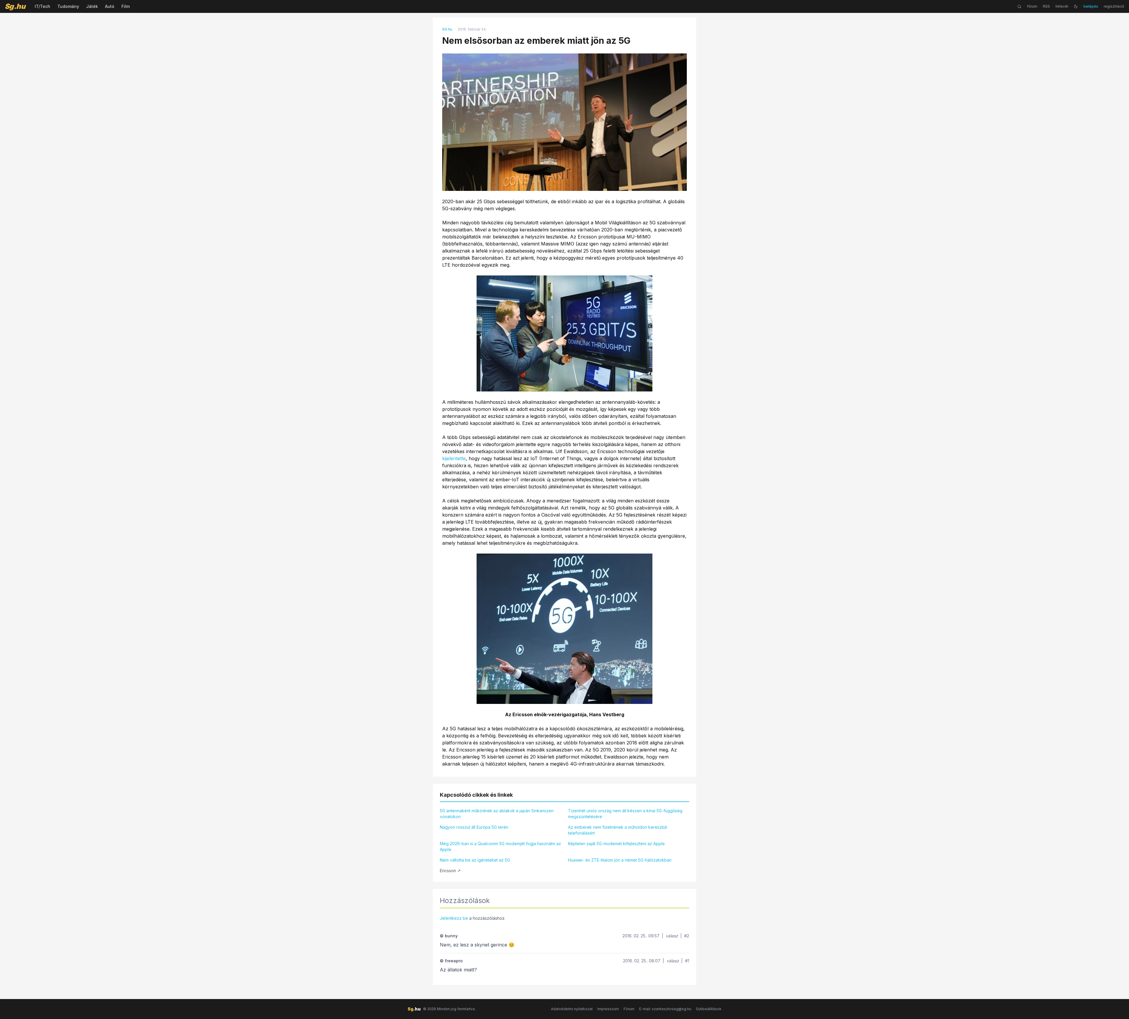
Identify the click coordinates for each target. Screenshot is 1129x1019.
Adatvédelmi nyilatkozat (572, 1009)
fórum (1032, 6)
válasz (672, 935)
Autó (109, 6)
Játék (92, 6)
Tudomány (68, 6)
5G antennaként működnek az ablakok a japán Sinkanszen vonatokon (497, 813)
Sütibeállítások (709, 1009)
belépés (1090, 6)
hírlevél (1061, 6)
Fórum (629, 1009)
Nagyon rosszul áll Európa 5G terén (474, 827)
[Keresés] (1019, 6)
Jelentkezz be (454, 918)
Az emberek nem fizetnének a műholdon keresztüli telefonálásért (617, 830)
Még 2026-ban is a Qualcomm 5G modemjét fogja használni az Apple (500, 846)
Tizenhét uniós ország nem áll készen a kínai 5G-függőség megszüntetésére (625, 813)
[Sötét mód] (1076, 6)
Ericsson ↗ (450, 870)
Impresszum (608, 1009)
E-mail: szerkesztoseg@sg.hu (665, 1009)
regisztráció (1114, 6)
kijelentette (454, 458)
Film (125, 6)
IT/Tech (42, 6)
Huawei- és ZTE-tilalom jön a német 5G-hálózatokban (620, 859)
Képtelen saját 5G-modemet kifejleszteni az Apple (616, 843)
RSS (1046, 6)
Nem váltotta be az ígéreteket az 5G (475, 859)
